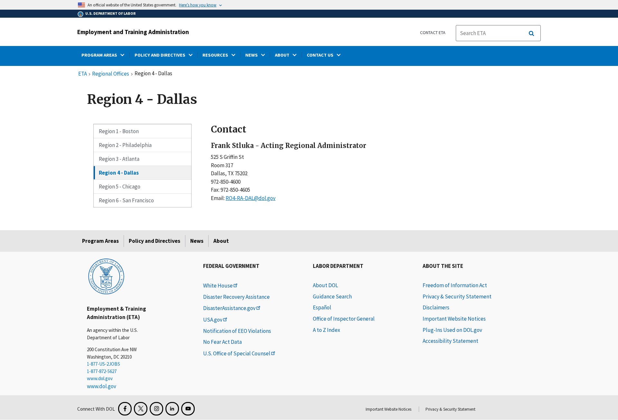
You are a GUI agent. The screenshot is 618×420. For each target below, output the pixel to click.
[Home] (106, 276)
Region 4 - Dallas (119, 172)
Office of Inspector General (344, 318)
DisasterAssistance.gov (229, 308)
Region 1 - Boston (119, 131)
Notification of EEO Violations (237, 330)
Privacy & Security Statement (457, 296)
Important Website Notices (454, 318)
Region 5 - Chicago (119, 186)
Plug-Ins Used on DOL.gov (452, 329)
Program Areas (100, 240)
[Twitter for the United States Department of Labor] (140, 408)
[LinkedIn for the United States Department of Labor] (172, 408)
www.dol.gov (100, 378)
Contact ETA (432, 32)
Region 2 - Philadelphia (125, 145)
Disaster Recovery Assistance (236, 296)
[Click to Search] (531, 33)
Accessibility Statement (450, 340)
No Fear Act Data (222, 341)
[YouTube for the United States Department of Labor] (188, 408)
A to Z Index (326, 329)
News (196, 240)
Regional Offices (110, 74)
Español (322, 307)
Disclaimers (436, 307)
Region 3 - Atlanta (119, 158)
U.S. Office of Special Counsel (236, 353)
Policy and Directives (154, 240)
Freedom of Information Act (455, 285)
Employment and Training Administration (133, 32)
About (221, 240)
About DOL (325, 285)
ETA (82, 74)
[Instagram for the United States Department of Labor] (156, 408)
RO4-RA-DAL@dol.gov (251, 198)
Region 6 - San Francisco (126, 200)
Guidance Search (332, 296)
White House (218, 285)
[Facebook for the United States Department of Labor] (125, 408)
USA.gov (212, 319)
